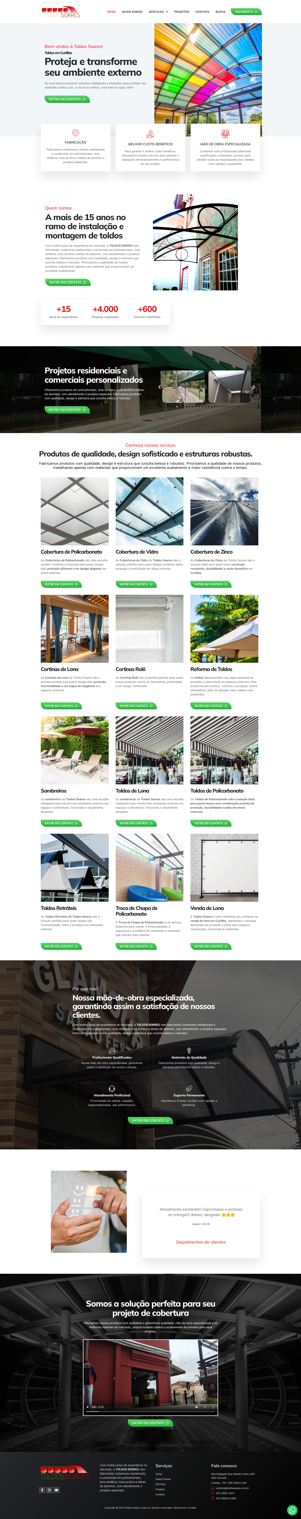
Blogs (221, 11)
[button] (159, 387)
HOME (111, 11)
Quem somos (132, 11)
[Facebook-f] (42, 1490)
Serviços (156, 11)
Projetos (181, 11)
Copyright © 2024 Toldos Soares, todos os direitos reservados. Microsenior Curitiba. (151, 1507)
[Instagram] (49, 1490)
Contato (202, 11)
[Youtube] (56, 1490)
